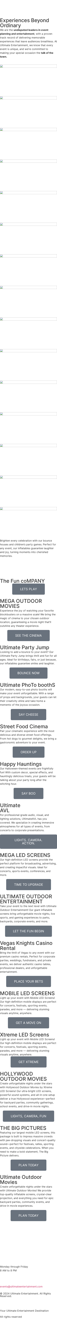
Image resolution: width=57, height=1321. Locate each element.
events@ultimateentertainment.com (21, 1286)
